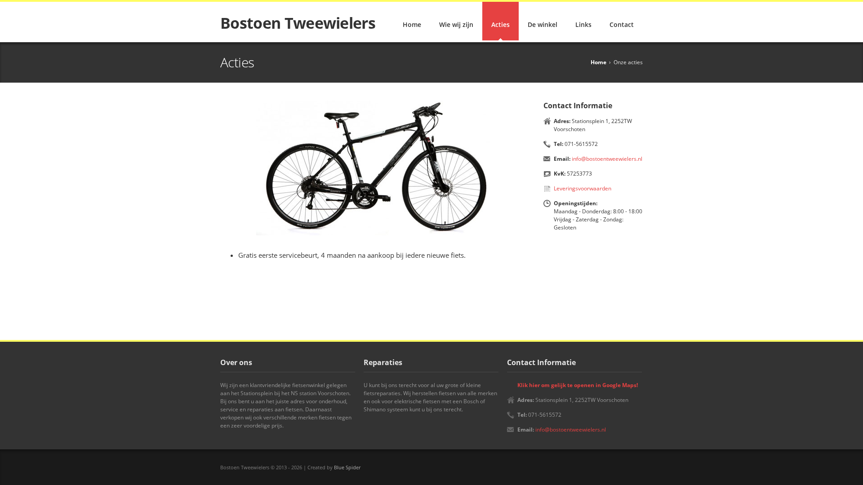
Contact (621, 24)
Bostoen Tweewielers (297, 23)
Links (583, 24)
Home (412, 24)
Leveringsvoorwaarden (582, 188)
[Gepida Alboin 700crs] (377, 168)
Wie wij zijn (456, 24)
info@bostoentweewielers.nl (607, 159)
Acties (500, 24)
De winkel (542, 24)
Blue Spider (347, 467)
